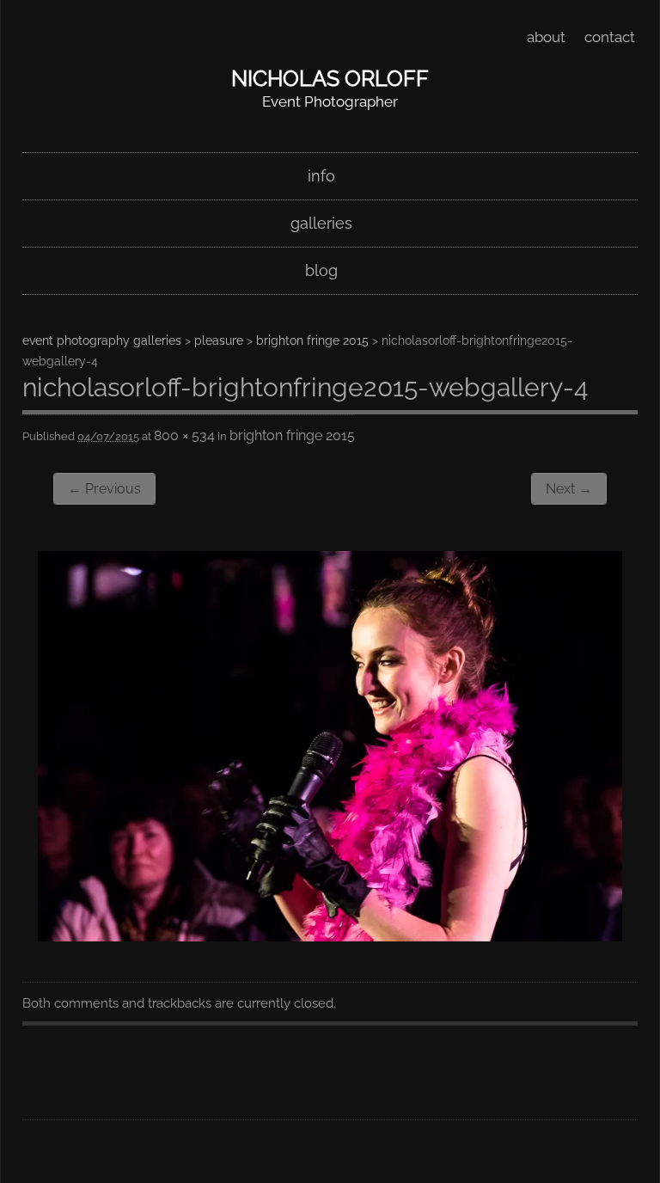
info (321, 176)
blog (321, 270)
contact (609, 37)
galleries (321, 223)
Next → (569, 489)
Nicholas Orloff (330, 78)
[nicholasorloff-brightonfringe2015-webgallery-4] (330, 936)
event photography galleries (101, 340)
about (546, 37)
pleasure (218, 340)
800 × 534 (184, 435)
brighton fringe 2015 (312, 340)
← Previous (104, 489)
